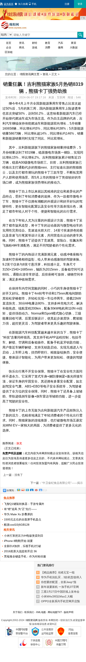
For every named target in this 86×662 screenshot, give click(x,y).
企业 (8, 47)
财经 (34, 42)
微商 (60, 47)
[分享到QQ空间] (18, 489)
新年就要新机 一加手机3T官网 (60, 586)
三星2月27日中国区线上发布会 (60, 591)
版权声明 (68, 612)
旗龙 (19, 443)
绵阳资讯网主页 (29, 74)
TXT (59, 612)
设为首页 (8, 4)
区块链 (9, 52)
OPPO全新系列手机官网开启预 (60, 601)
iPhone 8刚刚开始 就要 (18, 540)
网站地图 (52, 612)
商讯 (21, 47)
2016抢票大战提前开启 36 (20, 551)
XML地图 (41, 612)
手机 (34, 4)
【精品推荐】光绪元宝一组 (58, 572)
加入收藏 (23, 4)
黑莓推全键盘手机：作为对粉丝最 (25, 556)
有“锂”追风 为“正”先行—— (20, 509)
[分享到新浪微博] (23, 489)
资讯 (21, 42)
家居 (73, 42)
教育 (47, 42)
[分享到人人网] (31, 489)
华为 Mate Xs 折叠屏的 (18, 514)
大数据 (74, 47)
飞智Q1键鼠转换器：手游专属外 (24, 503)
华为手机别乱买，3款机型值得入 (61, 577)
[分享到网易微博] (36, 489)
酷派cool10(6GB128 (16, 524)
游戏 (34, 47)
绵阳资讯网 (32, 620)
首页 (8, 42)
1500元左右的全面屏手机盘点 (22, 519)
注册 (67, 4)
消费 (47, 47)
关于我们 (17, 612)
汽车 (60, 42)
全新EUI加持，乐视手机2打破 (22, 546)
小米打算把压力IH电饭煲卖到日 (23, 535)
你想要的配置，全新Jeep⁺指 (58, 582)
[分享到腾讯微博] (27, 489)
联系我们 (29, 612)
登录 (80, 4)
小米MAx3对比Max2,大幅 (57, 596)
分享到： (11, 490)
